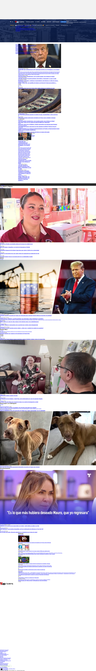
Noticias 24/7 (63, 21)
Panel (67, 21)
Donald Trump (21, 68)
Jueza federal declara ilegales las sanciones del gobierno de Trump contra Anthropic (34, 542)
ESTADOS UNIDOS (4, 650)
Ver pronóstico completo (33, 135)
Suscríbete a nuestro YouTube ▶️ (38, 25)
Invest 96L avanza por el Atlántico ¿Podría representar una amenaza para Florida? (37, 124)
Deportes (49, 21)
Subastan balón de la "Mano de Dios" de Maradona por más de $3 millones (32, 580)
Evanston (2, 323)
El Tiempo (37, 21)
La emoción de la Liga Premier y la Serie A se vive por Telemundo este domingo (33, 574)
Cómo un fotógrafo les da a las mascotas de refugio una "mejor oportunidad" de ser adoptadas (22, 410)
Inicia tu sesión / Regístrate (71, 20)
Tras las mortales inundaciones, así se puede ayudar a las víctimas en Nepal (36, 76)
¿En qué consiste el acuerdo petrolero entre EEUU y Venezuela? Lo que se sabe (37, 78)
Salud (19, 556)
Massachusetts (18, 47)
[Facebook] (31, 606)
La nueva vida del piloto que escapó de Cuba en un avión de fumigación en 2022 (19, 402)
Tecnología (20, 535)
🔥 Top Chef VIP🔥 (28, 25)
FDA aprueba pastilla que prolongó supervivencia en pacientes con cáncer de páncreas (35, 566)
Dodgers (1, 397)
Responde (43, 21)
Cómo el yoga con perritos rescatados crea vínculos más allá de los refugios (18, 407)
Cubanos (1, 400)
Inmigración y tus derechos (50, 25)
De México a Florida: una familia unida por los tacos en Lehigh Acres (16, 244)
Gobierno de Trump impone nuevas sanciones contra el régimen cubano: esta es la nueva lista (22, 339)
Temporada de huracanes (19, 25)
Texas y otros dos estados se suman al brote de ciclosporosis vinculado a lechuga (34, 563)
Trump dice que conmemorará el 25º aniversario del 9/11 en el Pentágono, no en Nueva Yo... (24, 144)
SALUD (1, 656)
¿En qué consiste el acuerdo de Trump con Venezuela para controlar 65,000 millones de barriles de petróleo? (26, 315)
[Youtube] (31, 649)
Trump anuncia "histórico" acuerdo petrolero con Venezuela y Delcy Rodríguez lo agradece (21, 318)
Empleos (1, 662)
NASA (17, 51)
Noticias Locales (30, 21)
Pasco (19, 116)
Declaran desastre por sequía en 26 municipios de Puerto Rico (15, 333)
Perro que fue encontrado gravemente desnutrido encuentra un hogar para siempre (20, 467)
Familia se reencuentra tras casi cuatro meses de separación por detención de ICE (19, 253)
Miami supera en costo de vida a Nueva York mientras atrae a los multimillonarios (19, 321)
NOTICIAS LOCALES (4, 649)
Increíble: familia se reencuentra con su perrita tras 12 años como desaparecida (19, 325)
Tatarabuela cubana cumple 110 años (9, 395)
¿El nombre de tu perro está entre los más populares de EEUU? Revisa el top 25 (37, 126)
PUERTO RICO (3, 651)
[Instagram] (31, 627)
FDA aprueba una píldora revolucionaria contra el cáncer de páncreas (31, 569)
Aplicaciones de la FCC (4, 663)
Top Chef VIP (2, 524)
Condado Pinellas (21, 113)
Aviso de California (3, 666)
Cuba (1, 338)
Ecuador (19, 79)
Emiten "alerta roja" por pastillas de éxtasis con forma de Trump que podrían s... (37, 82)
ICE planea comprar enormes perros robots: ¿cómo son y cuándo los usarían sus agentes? (21, 328)
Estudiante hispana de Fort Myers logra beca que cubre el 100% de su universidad (19, 250)
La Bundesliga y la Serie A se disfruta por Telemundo (28, 577)
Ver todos (20, 85)
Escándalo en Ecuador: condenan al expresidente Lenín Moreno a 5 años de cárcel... (38, 80)
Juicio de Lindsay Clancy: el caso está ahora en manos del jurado (33, 132)
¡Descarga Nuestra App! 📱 (65, 25)
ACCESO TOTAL (3, 655)
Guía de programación (4, 669)
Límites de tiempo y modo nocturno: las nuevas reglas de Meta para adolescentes (34, 551)
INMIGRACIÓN (3, 653)
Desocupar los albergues (22, 125)
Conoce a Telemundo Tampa (5, 658)
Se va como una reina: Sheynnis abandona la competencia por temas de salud (18, 532)
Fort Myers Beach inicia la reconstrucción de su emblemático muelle (16, 256)
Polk (19, 87)
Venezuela (20, 77)
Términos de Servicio (4, 659)
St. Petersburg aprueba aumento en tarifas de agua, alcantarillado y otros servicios (38, 114)
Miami (1, 320)
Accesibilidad (2, 661)
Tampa (1, 394)
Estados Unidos (18, 27)
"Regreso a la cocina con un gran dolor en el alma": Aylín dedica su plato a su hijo (19, 525)
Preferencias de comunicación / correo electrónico (76, 22)
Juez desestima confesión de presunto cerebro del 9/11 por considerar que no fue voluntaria (26, 29)
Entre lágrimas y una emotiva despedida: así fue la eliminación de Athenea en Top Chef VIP (21, 529)
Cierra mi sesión (69, 23)
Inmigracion (18, 44)
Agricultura (2, 332)
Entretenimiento (56, 21)
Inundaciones (20, 75)
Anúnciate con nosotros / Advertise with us (7, 668)
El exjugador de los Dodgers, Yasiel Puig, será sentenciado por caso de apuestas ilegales (21, 398)
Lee (1, 242)
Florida (19, 123)
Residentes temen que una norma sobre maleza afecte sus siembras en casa (36, 88)
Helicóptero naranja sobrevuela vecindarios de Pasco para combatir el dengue (36, 117)
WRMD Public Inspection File (5, 660)
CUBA (1, 652)
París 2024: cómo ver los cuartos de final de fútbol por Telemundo (34, 122)
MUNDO (1, 657)
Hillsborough (20, 127)
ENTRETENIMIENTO (4, 654)
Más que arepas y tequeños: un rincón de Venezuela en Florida (15, 247)
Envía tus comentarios (4, 664)
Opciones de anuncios (4, 667)
